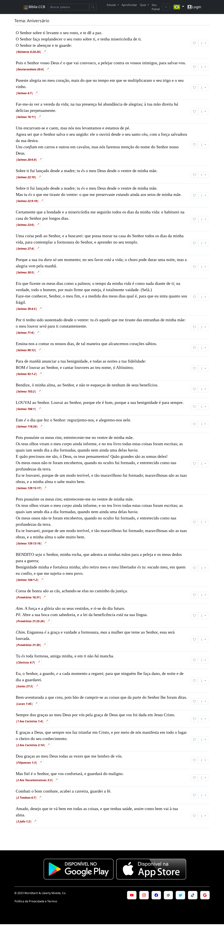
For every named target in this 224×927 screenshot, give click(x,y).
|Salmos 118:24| (27, 426)
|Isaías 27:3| (24, 686)
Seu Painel (156, 7)
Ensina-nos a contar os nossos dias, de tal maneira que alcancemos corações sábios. (86, 343)
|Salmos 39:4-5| (26, 309)
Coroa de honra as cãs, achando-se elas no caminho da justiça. (72, 591)
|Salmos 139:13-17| (29, 488)
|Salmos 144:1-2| (27, 580)
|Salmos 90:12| (26, 350)
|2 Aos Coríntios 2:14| (30, 745)
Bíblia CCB (36, 6)
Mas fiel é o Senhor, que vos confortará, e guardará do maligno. (70, 773)
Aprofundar (129, 5)
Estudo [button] (112, 5)
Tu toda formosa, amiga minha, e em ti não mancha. (65, 656)
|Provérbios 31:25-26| (30, 621)
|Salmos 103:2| (26, 391)
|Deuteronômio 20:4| (30, 69)
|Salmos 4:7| (24, 93)
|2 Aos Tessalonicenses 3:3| (34, 780)
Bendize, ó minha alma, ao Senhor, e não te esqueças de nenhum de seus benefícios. (87, 385)
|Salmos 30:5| (25, 272)
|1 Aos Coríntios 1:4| (30, 721)
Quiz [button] (143, 5)
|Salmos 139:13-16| (29, 543)
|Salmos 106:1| (26, 409)
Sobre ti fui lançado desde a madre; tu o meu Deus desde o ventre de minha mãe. (87, 170)
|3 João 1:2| (24, 821)
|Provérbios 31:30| (28, 645)
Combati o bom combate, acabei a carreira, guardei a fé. (63, 791)
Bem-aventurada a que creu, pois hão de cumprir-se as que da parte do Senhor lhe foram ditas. (101, 697)
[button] (203, 43)
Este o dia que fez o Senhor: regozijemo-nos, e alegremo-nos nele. (73, 420)
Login (196, 7)
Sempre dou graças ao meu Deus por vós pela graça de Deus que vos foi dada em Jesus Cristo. (95, 715)
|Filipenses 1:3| (26, 763)
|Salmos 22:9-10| (27, 201)
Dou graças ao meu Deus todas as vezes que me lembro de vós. (69, 756)
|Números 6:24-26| (28, 52)
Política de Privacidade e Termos (36, 901)
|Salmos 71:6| (25, 333)
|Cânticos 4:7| (25, 662)
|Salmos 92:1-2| (26, 374)
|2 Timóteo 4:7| (26, 798)
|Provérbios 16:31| (28, 597)
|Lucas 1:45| (24, 704)
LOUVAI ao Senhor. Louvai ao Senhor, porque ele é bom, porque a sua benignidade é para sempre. (100, 402)
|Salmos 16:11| (26, 117)
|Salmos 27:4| (25, 249)
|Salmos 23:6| (25, 225)
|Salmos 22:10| (26, 177)
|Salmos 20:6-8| (26, 160)
